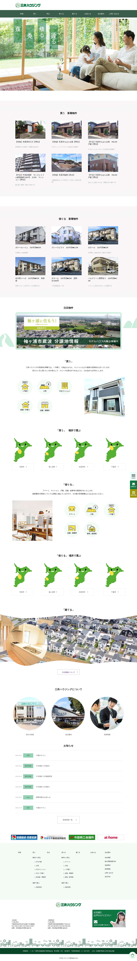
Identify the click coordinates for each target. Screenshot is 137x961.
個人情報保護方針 (110, 861)
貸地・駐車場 (69, 877)
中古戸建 (39, 862)
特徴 (21, 14)
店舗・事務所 (69, 873)
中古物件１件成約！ (43, 787)
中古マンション (41, 869)
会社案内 (101, 14)
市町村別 (39, 887)
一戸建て (68, 869)
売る (48, 14)
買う (35, 14)
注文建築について (68, 672)
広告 (28, 755)
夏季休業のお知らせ (43, 797)
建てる (74, 14)
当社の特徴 (30, 734)
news (28, 797)
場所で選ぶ (36, 883)
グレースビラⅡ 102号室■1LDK (65, 248)
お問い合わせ (114, 14)
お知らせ (88, 14)
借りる (61, 14)
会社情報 (107, 857)
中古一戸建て (40, 873)
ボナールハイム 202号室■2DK (28, 248)
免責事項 (107, 865)
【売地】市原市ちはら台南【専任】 (66, 142)
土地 (37, 865)
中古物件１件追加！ (43, 766)
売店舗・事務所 (41, 877)
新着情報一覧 (68, 820)
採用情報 (107, 734)
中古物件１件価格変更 (44, 776)
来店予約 (107, 876)
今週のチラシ (41, 755)
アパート (68, 862)
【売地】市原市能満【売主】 (63, 175)
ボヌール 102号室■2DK (98, 248)
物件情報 (28, 766)
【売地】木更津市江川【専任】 (28, 142)
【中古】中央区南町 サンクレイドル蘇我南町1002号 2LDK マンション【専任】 (29, 177)
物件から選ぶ (37, 857)
